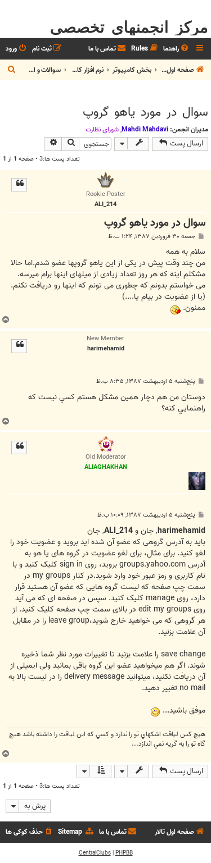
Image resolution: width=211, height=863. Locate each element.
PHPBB (124, 852)
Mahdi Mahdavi (145, 129)
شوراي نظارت (102, 129)
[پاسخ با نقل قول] (19, 184)
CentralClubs (95, 852)
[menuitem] (176, 49)
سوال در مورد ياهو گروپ (145, 112)
